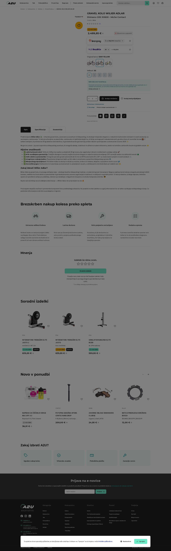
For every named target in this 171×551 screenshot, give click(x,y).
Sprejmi (142, 541)
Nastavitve (127, 541)
